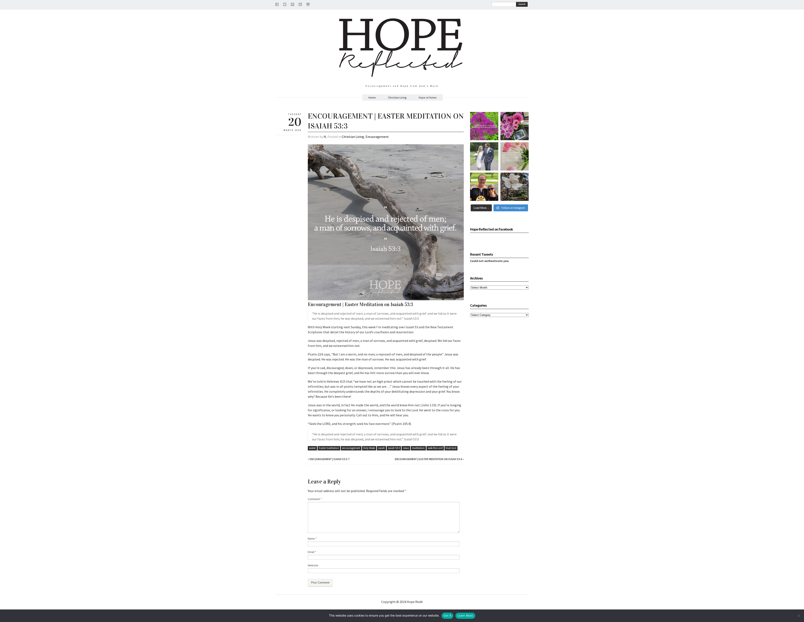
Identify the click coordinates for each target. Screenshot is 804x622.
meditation (418, 448)
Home (372, 97)
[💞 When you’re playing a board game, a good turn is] (514, 156)
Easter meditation (329, 448)
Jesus (406, 448)
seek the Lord (435, 448)
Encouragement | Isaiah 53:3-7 (329, 459)
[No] (799, 616)
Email (312, 552)
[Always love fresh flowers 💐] (514, 126)
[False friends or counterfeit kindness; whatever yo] (484, 126)
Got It (447, 615)
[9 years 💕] (484, 156)
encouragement (351, 448)
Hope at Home (428, 97)
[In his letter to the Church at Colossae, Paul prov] (514, 187)
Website (313, 565)
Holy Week (369, 448)
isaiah (381, 448)
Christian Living (397, 97)
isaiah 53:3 (394, 448)
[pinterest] (292, 5)
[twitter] (284, 5)
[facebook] (277, 5)
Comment (315, 499)
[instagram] (308, 5)
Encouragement (377, 137)
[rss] (300, 5)
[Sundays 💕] (484, 187)
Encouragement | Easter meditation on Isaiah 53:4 (428, 459)
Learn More (465, 615)
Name (312, 538)
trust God (451, 448)
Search (521, 4)
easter (312, 448)
